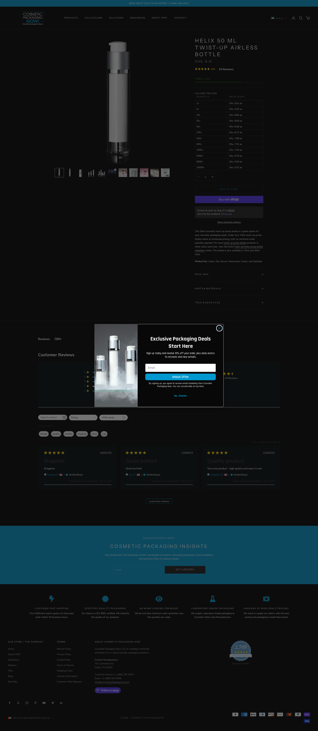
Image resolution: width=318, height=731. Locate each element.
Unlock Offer (180, 377)
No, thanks (180, 396)
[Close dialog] (219, 328)
